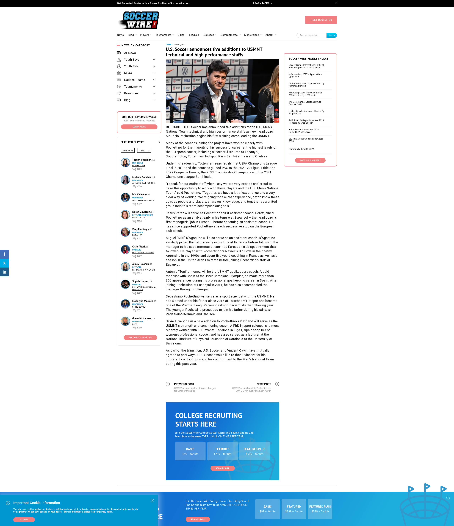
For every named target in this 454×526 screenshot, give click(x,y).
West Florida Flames (143, 200)
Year (141, 150)
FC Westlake (138, 166)
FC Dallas (137, 235)
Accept (24, 520)
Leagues (194, 35)
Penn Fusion (138, 218)
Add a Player (223, 468)
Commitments (229, 35)
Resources (131, 93)
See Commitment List (141, 337)
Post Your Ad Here (310, 160)
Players (144, 35)
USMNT (169, 45)
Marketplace (251, 35)
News (120, 35)
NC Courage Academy (143, 252)
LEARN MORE (261, 3)
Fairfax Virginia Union (143, 270)
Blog (131, 35)
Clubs (181, 35)
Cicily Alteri (139, 246)
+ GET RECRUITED (321, 19)
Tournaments (163, 35)
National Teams (134, 80)
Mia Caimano (139, 194)
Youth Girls (131, 66)
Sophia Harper (140, 281)
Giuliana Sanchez (142, 177)
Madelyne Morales (143, 301)
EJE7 (134, 324)
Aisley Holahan (141, 264)
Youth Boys (131, 59)
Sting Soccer (139, 307)
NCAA (128, 73)
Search (332, 35)
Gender (126, 150)
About (269, 35)
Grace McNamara (142, 318)
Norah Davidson (141, 211)
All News (130, 53)
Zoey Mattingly (140, 229)
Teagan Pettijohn (142, 159)
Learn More (139, 127)
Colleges (209, 35)
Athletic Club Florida (143, 183)
